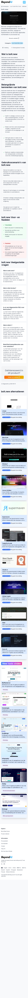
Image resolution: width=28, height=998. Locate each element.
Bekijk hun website (13, 377)
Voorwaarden (4, 843)
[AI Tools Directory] (6, 2)
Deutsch (3, 869)
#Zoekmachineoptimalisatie (9, 790)
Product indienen (5, 833)
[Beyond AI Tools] (6, 857)
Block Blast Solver (5, 831)
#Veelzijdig (5, 689)
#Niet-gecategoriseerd (8, 815)
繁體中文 (19, 867)
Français (3, 871)
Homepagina (6, 6)
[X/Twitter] (1, 864)
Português (13, 869)
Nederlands (20, 869)
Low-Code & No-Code (15, 6)
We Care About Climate (6, 851)
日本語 (14, 867)
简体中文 (24, 867)
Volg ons (3, 848)
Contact (3, 846)
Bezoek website (13, 38)
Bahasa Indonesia (10, 871)
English (5, 867)
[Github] (4, 864)
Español (8, 869)
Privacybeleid (4, 841)
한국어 (9, 867)
